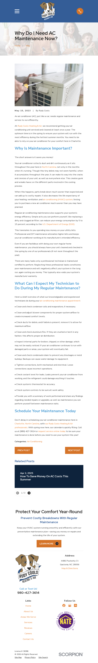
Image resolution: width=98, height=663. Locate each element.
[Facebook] (63, 605)
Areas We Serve (28, 616)
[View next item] (29, 493)
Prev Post (24, 450)
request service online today (51, 431)
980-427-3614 (28, 593)
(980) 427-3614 (27, 431)
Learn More (46, 543)
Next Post (74, 450)
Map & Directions (70, 568)
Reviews (28, 628)
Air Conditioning (34, 441)
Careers (28, 633)
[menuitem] (18, 657)
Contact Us (28, 639)
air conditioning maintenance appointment (60, 300)
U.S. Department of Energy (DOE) (58, 224)
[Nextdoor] (75, 605)
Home (28, 605)
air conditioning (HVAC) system (58, 199)
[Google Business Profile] (69, 605)
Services (28, 622)
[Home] (48, 11)
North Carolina (49, 166)
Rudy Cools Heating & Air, (30, 125)
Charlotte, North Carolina (27, 423)
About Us (28, 611)
